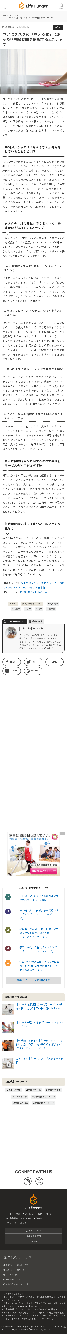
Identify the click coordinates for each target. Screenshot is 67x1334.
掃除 (40, 608)
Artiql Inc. (47, 1329)
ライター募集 (13, 1213)
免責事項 (40, 1218)
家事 (29, 608)
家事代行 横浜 (21, 1103)
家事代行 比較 (34, 1090)
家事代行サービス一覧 (15, 1270)
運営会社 (29, 1213)
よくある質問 (35, 1236)
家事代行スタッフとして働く (18, 1284)
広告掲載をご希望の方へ (19, 1218)
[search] (61, 3)
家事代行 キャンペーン (44, 1096)
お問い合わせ (44, 1213)
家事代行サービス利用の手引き (19, 1265)
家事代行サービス (18, 1257)
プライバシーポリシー (18, 1223)
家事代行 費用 (14, 1090)
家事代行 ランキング (44, 1103)
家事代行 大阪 (20, 1096)
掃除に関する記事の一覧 (33, 592)
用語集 (34, 1241)
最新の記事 (37, 621)
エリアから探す (12, 1274)
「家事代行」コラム (33, 603)
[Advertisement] (33, 714)
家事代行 (54, 603)
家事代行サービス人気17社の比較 (33, 980)
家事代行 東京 (54, 1090)
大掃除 (17, 608)
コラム (14, 603)
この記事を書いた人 (16, 621)
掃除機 (52, 608)
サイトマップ (34, 1230)
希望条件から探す (13, 1279)
